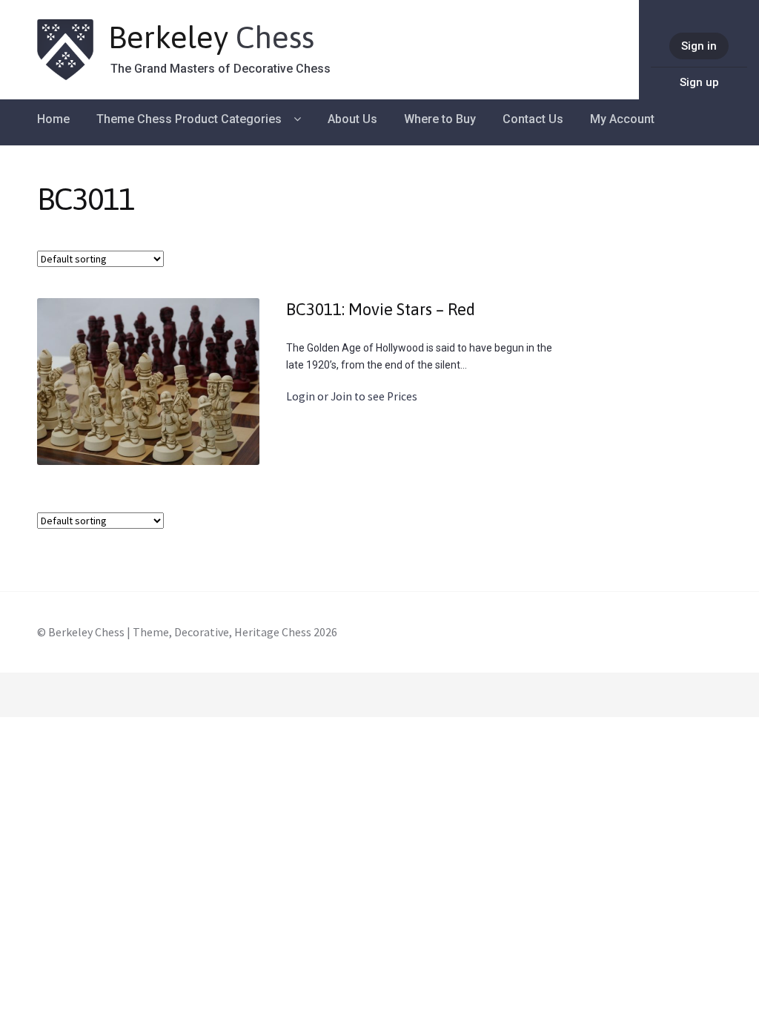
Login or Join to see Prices (351, 396)
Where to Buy (440, 119)
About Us (352, 119)
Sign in (699, 46)
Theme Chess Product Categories (189, 119)
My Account (622, 119)
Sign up (699, 82)
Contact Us (533, 119)
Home (53, 119)
